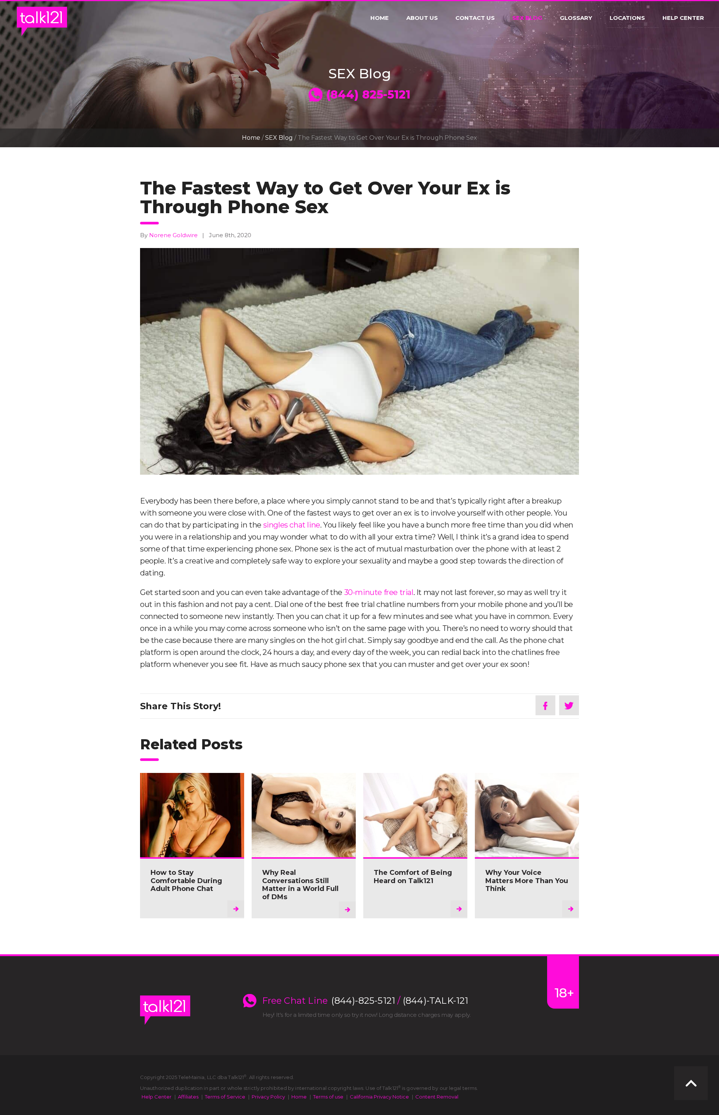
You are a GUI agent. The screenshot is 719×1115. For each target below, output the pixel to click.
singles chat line (291, 524)
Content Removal (436, 1097)
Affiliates (188, 1097)
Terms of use (328, 1097)
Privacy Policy (268, 1097)
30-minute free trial (378, 592)
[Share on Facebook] (545, 705)
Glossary (576, 18)
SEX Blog (527, 18)
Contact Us (475, 18)
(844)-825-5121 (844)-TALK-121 (399, 1000)
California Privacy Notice (379, 1097)
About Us (422, 18)
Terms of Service (225, 1097)
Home (379, 18)
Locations (627, 18)
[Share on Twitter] (569, 705)
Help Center (683, 18)
